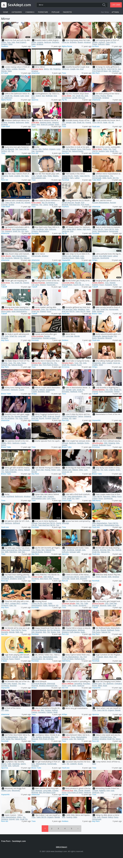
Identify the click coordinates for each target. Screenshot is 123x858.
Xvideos (65, 340)
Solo (13, 42)
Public (45, 605)
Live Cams (116, 5)
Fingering (56, 69)
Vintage (56, 578)
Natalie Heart (67, 363)
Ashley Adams (98, 282)
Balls (17, 632)
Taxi (19, 552)
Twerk (76, 176)
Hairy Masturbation (19, 229)
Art (113, 122)
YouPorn (4, 46)
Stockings (40, 229)
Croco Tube (66, 501)
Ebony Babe (6, 311)
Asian (105, 685)
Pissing (103, 95)
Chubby (95, 365)
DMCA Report (61, 847)
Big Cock (81, 98)
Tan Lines (35, 284)
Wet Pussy (44, 578)
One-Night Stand (105, 256)
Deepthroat (66, 98)
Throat (75, 605)
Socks (94, 231)
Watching (95, 95)
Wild (105, 443)
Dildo (10, 44)
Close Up (65, 42)
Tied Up (118, 550)
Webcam (34, 389)
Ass (77, 69)
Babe (33, 44)
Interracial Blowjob (38, 630)
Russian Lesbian (49, 338)
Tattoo (80, 416)
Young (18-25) (67, 176)
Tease (94, 44)
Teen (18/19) (111, 42)
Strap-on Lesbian (47, 124)
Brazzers (95, 550)
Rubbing (95, 284)
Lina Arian (35, 309)
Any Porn (65, 153)
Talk (33, 737)
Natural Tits (66, 151)
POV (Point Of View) (100, 71)
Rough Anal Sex (68, 202)
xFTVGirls (115, 12)
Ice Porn (95, 46)
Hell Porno (96, 501)
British (3, 445)
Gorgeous (5, 685)
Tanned (34, 149)
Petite (3, 42)
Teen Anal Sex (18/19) (46, 525)
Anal (81, 69)
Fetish (53, 470)
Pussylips (86, 683)
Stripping (4, 176)
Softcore (101, 44)
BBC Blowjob (36, 632)
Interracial (51, 683)
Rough (77, 202)
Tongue (48, 710)
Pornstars (43, 12)
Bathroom (8, 98)
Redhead (49, 95)
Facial (51, 204)
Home (5, 12)
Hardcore (47, 42)
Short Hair (40, 470)
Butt (56, 204)
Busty (109, 178)
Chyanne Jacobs (68, 603)
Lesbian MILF (15, 603)
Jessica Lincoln (98, 603)
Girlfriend (16, 523)
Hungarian (39, 151)
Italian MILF (71, 229)
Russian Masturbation (100, 202)
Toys (9, 42)
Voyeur (14, 683)
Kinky (74, 685)
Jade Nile (35, 122)
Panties (117, 391)
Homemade (96, 98)
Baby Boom (6, 256)
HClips (94, 260)
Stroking (34, 365)
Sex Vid (4, 634)
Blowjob (108, 338)
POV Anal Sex (74, 204)
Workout (81, 630)
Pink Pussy (86, 149)
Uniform (101, 42)
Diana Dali (5, 630)
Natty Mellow (67, 683)
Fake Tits (12, 605)
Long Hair (22, 336)
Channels (29, 12)
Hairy (27, 176)
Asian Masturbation (19, 311)
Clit (71, 472)
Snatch (38, 95)
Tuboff (4, 287)
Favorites (67, 12)
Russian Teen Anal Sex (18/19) (43, 523)
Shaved (16, 95)
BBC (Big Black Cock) (47, 792)
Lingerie (40, 42)
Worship (103, 550)
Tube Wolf (5, 127)
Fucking (4, 122)
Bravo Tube (97, 314)
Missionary (5, 389)
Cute (58, 470)
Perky (49, 176)
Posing (88, 122)
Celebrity (73, 764)
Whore (3, 764)
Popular (55, 12)
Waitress (34, 204)
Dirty (104, 363)
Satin (78, 552)
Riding (113, 496)
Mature (42, 389)
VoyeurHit (66, 260)
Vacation (10, 576)
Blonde (4, 71)
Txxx (33, 46)
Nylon (8, 69)
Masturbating (44, 231)
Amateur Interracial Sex (48, 685)
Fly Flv (64, 100)
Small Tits (9, 95)
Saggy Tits (10, 739)
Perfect (4, 151)
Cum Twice (51, 498)
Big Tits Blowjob (7, 149)
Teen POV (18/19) (99, 69)
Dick (86, 95)
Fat (12, 151)
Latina (77, 178)
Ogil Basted (6, 229)
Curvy (94, 472)
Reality (3, 443)
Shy (52, 737)
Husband (108, 284)
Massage (65, 523)
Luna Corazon (37, 336)
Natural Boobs (77, 151)
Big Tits (116, 178)
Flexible (11, 204)
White (33, 42)
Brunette (55, 42)
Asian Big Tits (47, 363)
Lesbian (15, 69)
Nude (64, 124)
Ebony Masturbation (22, 309)
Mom (106, 657)
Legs (82, 256)
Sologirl (68, 122)
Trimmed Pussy (52, 282)
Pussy (79, 149)
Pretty (80, 391)
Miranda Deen (7, 309)
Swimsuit (75, 256)
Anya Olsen (66, 95)
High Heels (87, 229)
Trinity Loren (36, 576)
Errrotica (65, 367)
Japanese (110, 683)
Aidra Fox (66, 737)
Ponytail (4, 204)
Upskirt (95, 42)
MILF (33, 98)
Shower (87, 790)
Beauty (80, 42)
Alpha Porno (67, 46)
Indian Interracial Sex (9, 550)
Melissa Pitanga (38, 282)
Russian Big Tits (7, 416)
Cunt (22, 95)
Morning (51, 605)
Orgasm (4, 44)
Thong (37, 550)
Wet (33, 95)
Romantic (65, 391)
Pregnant (99, 657)
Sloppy (53, 632)
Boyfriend (10, 496)
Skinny (46, 69)
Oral (55, 95)
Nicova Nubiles (98, 389)
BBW (101, 365)
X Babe (4, 661)
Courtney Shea (68, 282)
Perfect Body (79, 659)
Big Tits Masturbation (100, 176)
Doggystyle (104, 258)
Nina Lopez (36, 202)
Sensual (65, 443)
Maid (88, 311)
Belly (109, 576)
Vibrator (4, 363)
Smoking (13, 578)
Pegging (48, 418)
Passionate (51, 284)
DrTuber (4, 73)
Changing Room (68, 258)
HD (51, 69)
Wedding (81, 309)
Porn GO (34, 153)
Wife (75, 309)
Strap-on (50, 416)
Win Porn (96, 73)
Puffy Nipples (75, 632)
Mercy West (97, 149)
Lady (64, 764)
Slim (40, 149)
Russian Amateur (21, 416)
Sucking (102, 151)
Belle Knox (5, 282)
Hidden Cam (66, 256)
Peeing (109, 95)
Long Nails (47, 790)
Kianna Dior (36, 363)
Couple (72, 69)
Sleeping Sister (45, 122)
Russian (113, 202)
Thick (64, 498)
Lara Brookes (97, 443)
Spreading (5, 578)
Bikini (77, 258)
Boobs (80, 764)
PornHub (95, 153)
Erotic (87, 443)
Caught (74, 98)
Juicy (23, 683)
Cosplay (55, 790)
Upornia (34, 100)
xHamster (35, 73)
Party (72, 178)
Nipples (55, 176)
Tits (2, 95)
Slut (119, 69)
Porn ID (65, 581)
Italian (79, 229)
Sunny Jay (35, 710)
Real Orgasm (21, 42)
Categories (17, 12)
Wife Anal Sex (67, 309)
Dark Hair (113, 603)
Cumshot (95, 659)
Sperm (23, 764)
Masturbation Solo (38, 178)
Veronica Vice (67, 790)
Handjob (80, 443)
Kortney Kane (37, 69)
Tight (64, 550)
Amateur (40, 44)
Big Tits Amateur (48, 202)
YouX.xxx (96, 127)
